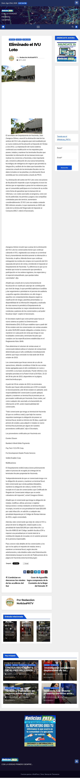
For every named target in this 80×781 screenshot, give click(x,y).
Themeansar (55, 774)
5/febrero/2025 (12, 697)
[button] (72, 27)
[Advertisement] (27, 99)
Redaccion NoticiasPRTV (29, 57)
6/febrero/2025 (51, 674)
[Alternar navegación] (38, 27)
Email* (59, 157)
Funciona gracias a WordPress (30, 774)
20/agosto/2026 (12, 674)
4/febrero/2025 (51, 697)
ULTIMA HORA (26, 39)
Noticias (11, 39)
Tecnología (22, 665)
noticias (8, 665)
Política (18, 39)
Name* (59, 148)
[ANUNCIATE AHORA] (66, 52)
